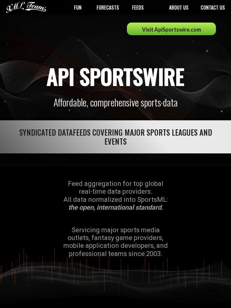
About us (179, 7)
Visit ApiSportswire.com (171, 29)
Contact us (213, 7)
